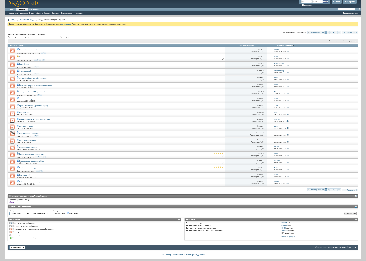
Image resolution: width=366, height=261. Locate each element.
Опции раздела (334, 41)
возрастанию (59, 213)
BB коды (285, 223)
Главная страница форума (18, 13)
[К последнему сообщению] (288, 52)
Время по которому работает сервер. (34, 106)
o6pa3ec (19, 122)
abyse (19, 157)
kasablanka (20, 101)
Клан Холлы (24, 64)
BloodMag (20, 163)
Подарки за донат (26, 126)
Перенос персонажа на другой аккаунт (34, 119)
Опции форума (66, 13)
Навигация (78, 13)
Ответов (241, 45)
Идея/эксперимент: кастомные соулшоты (35, 85)
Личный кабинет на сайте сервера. (32, 78)
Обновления (24, 57)
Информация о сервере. (28, 147)
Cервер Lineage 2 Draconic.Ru (339, 247)
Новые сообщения (36, 13)
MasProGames (22, 149)
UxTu (18, 67)
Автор (21, 45)
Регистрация (350, 2)
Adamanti (20, 184)
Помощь (336, 2)
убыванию (73, 213)
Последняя (351, 33)
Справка (47, 13)
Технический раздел (27, 20)
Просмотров (249, 45)
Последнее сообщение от (283, 45)
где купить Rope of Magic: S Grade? (32, 92)
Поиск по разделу (349, 41)
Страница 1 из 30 (317, 32)
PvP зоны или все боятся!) (29, 182)
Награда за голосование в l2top (31, 161)
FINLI (18, 128)
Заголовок (13, 45)
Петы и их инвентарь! (27, 140)
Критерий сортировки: (41, 211)
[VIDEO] (285, 230)
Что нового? (34, 9)
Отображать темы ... (17, 211)
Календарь (55, 13)
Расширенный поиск (350, 13)
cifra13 (19, 171)
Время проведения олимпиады (31, 154)
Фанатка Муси (22, 53)
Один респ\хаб (25, 71)
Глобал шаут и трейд (27, 168)
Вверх (354, 247)
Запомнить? (308, 5)
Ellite (18, 108)
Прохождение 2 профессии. (30, 133)
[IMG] (284, 228)
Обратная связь (321, 247)
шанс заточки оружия (27, 99)
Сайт (11, 9)
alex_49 (19, 80)
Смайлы (285, 225)
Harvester (20, 95)
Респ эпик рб (24, 175)
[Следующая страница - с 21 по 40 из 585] (344, 32)
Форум (22, 9)
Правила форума (288, 237)
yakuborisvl (20, 177)
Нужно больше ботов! (28, 50)
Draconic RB (24, 113)
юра (18, 60)
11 (339, 32)
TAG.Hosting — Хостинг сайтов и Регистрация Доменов (183, 255)
